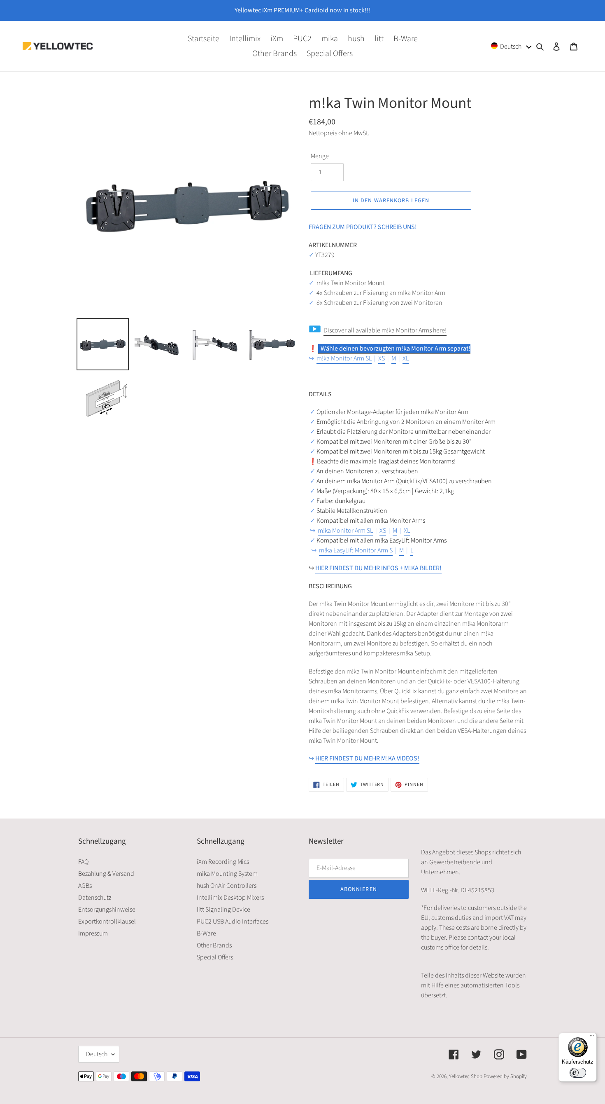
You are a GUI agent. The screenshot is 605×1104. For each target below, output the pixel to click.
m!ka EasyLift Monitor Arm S (356, 550)
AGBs (85, 885)
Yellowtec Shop (465, 1076)
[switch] (578, 1073)
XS (381, 358)
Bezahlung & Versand (106, 873)
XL (406, 358)
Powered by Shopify (505, 1076)
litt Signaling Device (223, 909)
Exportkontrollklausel (107, 921)
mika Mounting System (227, 873)
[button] (511, 46)
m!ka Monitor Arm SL (344, 358)
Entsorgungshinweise (106, 909)
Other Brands (214, 945)
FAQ (83, 861)
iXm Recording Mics (223, 861)
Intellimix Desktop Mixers (230, 897)
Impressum (93, 933)
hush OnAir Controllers (226, 885)
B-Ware (206, 933)
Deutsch (96, 1054)
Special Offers (215, 957)
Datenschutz (94, 897)
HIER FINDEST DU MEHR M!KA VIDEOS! (367, 758)
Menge (320, 156)
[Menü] (592, 1038)
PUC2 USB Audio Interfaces (232, 921)
